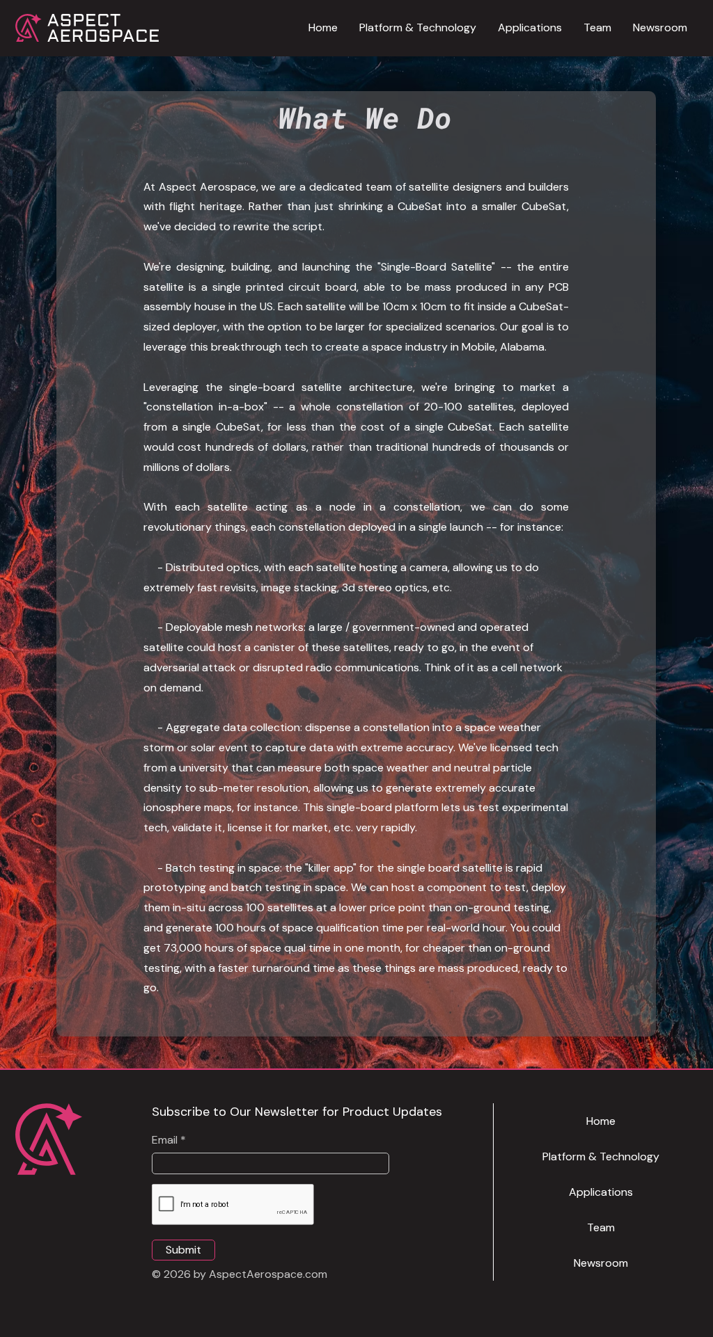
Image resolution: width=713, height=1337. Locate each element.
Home (601, 1121)
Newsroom (601, 1263)
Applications (601, 1192)
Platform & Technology (600, 1156)
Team (601, 1227)
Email (165, 1140)
